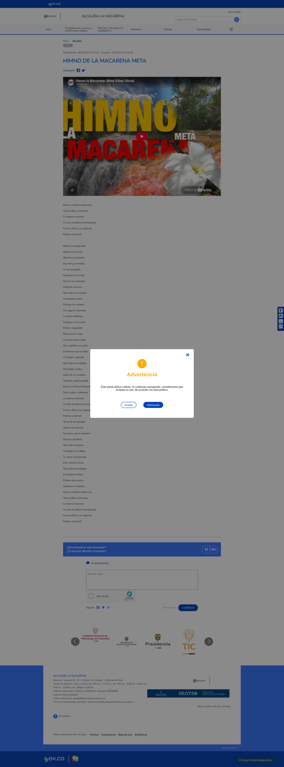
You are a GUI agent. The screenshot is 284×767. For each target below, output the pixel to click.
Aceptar (128, 405)
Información (153, 405)
